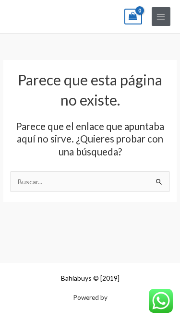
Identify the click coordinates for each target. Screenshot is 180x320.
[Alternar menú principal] (161, 16)
